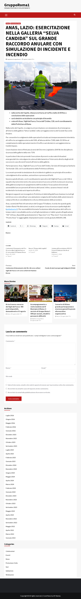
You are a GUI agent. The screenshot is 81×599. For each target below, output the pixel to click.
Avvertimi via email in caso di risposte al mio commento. (28, 389)
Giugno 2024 (10, 473)
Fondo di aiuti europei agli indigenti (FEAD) (60, 266)
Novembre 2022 (11, 519)
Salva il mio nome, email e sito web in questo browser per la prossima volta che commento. (41, 385)
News (7, 23)
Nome (8, 368)
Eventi (57, 297)
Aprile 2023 (10, 515)
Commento (10, 341)
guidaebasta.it (11, 209)
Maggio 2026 (10, 423)
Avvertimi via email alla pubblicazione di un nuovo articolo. (29, 392)
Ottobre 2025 (10, 442)
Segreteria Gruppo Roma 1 (14, 59)
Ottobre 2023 (10, 503)
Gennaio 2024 (11, 492)
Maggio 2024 (10, 477)
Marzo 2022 (10, 534)
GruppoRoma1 (17, 4)
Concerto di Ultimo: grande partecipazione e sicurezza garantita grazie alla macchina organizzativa (65, 309)
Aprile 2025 (10, 454)
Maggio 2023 (10, 511)
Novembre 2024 (11, 469)
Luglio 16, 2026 (16, 314)
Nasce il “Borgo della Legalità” (38, 248)
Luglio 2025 (10, 450)
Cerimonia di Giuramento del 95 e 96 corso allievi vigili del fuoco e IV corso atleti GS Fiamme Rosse (16, 250)
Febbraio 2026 (11, 427)
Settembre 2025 (11, 446)
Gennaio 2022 (11, 538)
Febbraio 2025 (11, 457)
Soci (7, 567)
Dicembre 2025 (11, 434)
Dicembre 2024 (11, 465)
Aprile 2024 (10, 480)
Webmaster (10, 575)
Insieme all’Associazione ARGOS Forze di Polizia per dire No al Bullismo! (62, 250)
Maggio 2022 (10, 526)
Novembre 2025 (11, 438)
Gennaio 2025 (11, 461)
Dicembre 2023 (11, 496)
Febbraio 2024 (11, 488)
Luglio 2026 (10, 415)
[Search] (74, 14)
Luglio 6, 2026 (65, 316)
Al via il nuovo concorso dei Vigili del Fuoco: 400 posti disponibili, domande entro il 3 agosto (16, 307)
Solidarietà (39, 299)
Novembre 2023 (11, 500)
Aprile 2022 (10, 530)
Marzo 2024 (10, 484)
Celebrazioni (10, 551)
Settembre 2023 (11, 507)
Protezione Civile (15, 23)
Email (43, 368)
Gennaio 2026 (11, 431)
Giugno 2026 (10, 419)
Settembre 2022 (11, 522)
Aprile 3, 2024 (27, 59)
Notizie (8, 314)
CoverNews (47, 596)
